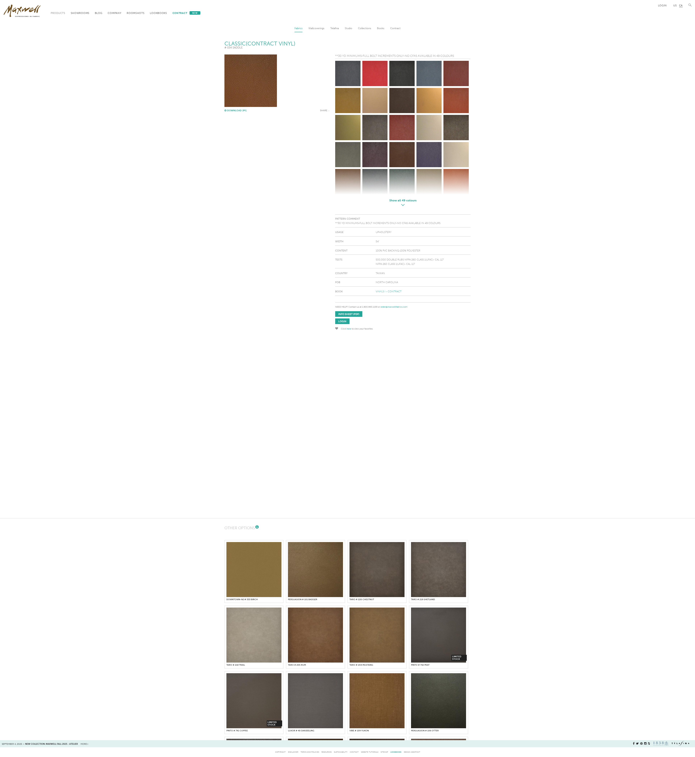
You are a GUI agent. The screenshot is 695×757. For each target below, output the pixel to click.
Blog (98, 13)
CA (681, 5)
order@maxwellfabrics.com (393, 307)
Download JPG (237, 110)
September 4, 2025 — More (44, 744)
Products (58, 13)
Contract (185, 13)
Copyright (280, 752)
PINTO (420, 665)
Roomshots (135, 13)
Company (114, 13)
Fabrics (298, 28)
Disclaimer (293, 752)
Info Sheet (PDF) (348, 314)
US (675, 5)
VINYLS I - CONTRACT (388, 291)
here (349, 328)
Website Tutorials (369, 752)
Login (662, 5)
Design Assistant (412, 752)
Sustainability (341, 752)
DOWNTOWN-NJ (242, 599)
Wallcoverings (316, 28)
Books (380, 28)
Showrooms (80, 13)
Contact (354, 752)
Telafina (334, 28)
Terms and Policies (310, 752)
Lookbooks (158, 13)
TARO (361, 599)
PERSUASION (302, 599)
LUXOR (301, 730)
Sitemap (384, 752)
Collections (364, 28)
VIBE (359, 730)
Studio (348, 28)
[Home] (22, 11)
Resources (326, 752)
